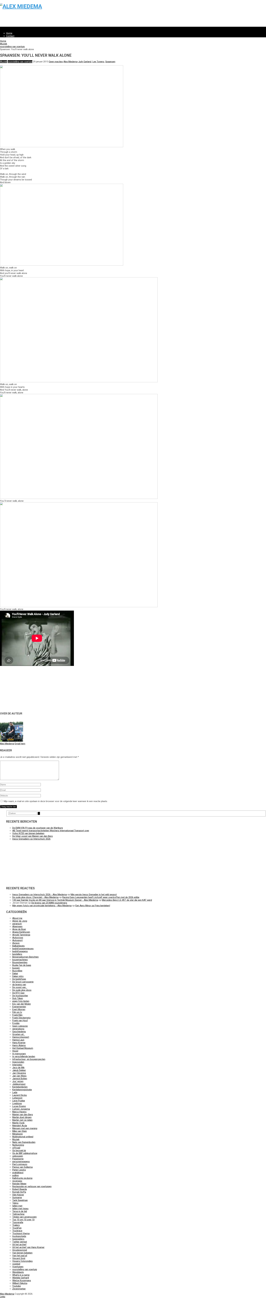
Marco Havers (19, 1111)
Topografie (17, 1222)
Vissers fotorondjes (22, 1261)
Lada (14, 1092)
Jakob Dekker (19, 1070)
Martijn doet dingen (22, 1117)
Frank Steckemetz (21, 1017)
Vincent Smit (18, 1258)
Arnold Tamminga (21, 934)
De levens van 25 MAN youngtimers (49, 902)
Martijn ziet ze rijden (22, 1120)
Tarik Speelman (20, 1200)
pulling (15, 1175)
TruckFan (17, 1228)
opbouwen (17, 1156)
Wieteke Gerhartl (20, 1277)
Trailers (16, 1225)
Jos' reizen (17, 1081)
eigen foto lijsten (20, 1001)
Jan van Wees (19, 1075)
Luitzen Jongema (21, 1109)
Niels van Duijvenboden (23, 1142)
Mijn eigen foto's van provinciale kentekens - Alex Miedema (42, 905)
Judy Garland (84, 61)
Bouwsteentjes (19, 962)
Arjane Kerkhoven (21, 932)
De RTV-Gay (18, 992)
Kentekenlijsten (20, 1087)
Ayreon (16, 943)
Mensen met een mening (24, 1128)
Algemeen (17, 926)
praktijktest (17, 1172)
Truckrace (17, 1230)
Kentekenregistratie (22, 1089)
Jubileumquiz (19, 1084)
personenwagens (21, 1161)
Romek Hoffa (19, 1192)
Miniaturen (17, 1134)
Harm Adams (19, 1045)
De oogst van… (19, 987)
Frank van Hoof (20, 1020)
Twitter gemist (19, 1241)
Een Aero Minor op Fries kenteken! (92, 905)
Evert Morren (18, 1009)
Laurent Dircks (19, 1095)
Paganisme (18, 1158)
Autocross (17, 937)
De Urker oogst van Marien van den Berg (32, 836)
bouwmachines (20, 959)
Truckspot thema (21, 1233)
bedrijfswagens (20, 951)
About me (17, 918)
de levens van (19, 984)
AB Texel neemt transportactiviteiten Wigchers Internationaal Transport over (50, 830)
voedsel (16, 1264)
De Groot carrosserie (23, 981)
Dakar (15, 973)
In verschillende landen (23, 1056)
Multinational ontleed (22, 1136)
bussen (16, 968)
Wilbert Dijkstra (19, 1283)
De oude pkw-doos (21, 990)
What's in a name (21, 1275)
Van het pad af (19, 1255)
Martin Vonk (18, 1122)
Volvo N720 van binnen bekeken (28, 833)
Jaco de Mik (18, 1067)
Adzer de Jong (19, 921)
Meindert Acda (19, 1125)
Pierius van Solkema (22, 1167)
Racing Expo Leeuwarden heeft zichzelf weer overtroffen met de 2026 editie (100, 897)
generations (18, 1028)
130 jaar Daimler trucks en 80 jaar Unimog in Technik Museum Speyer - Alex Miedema (55, 900)
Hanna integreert (20, 1037)
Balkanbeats (18, 945)
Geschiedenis (19, 1031)
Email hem (20, 743)
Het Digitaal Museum (22, 1048)
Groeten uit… (18, 1034)
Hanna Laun (18, 1039)
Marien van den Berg (22, 1114)
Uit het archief (19, 1244)
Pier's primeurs (19, 1164)
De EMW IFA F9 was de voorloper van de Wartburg (37, 827)
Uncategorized (19, 1250)
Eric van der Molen (21, 1004)
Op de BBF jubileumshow (24, 1153)
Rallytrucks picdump (22, 1178)
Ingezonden (18, 1062)
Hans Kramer (19, 1042)
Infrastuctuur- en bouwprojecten (28, 1059)
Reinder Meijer (19, 1183)
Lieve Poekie (18, 1100)
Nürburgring (18, 1145)
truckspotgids (19, 1236)
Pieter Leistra (19, 1169)
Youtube (16, 1286)
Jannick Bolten (19, 1078)
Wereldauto (18, 1272)
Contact (10, 36)
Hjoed (15, 1051)
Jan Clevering (19, 1073)
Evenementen (19, 1006)
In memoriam (19, 1053)
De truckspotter (20, 995)
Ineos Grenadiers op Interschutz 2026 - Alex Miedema (39, 894)
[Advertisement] (92, 20)
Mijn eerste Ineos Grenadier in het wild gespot (94, 894)
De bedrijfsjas (19, 979)
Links (2, 1296)
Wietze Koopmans (21, 1280)
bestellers (17, 954)
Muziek (3, 43)
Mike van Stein (19, 1131)
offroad (16, 1147)
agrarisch (17, 923)
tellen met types (20, 1208)
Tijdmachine (18, 1214)
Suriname (17, 1197)
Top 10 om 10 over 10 (23, 1219)
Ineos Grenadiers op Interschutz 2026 (31, 839)
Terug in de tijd (19, 1211)
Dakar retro (18, 976)
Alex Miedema (70, 61)
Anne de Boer (19, 929)
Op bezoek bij (19, 1150)
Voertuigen (17, 1266)
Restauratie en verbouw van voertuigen (32, 1186)
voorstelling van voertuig (12, 46)
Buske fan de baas (21, 965)
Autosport (17, 940)
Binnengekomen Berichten (25, 957)
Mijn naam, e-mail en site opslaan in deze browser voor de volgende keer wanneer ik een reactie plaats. (56, 801)
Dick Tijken (17, 998)
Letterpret (17, 1098)
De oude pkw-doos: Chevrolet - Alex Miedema (35, 897)
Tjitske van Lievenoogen (24, 1216)
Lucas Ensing (19, 1106)
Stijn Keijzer (18, 1194)
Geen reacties (56, 61)
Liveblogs (17, 1103)
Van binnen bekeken (22, 1252)
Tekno (15, 1203)
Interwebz (17, 1064)
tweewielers (18, 1239)
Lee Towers (98, 61)
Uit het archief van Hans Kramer (28, 1247)
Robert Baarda (19, 1189)
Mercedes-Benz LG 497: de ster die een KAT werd (127, 900)
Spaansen (110, 61)
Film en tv (17, 1012)
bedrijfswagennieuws (23, 948)
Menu (3, 28)
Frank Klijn (17, 1015)
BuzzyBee (17, 970)
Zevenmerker (19, 1288)
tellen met (17, 1205)
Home (9, 33)
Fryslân (16, 1023)
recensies (17, 1181)
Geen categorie (20, 1026)
